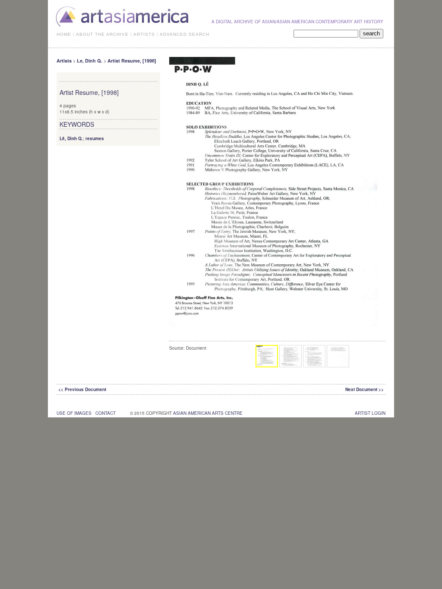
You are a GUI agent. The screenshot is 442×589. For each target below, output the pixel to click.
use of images (74, 413)
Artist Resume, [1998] (131, 60)
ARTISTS (144, 34)
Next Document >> (364, 389)
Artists (64, 60)
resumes (94, 138)
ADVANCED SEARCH (184, 34)
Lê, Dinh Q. (71, 138)
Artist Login (370, 413)
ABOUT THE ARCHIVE (102, 34)
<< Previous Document (82, 389)
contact (105, 413)
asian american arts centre (208, 413)
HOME (64, 34)
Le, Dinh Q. (89, 60)
